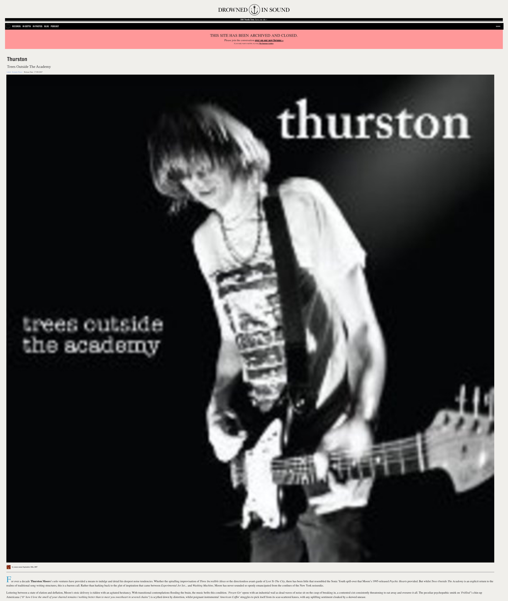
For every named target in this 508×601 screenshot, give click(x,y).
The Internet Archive (266, 43)
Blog (46, 26)
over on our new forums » (269, 40)
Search (498, 26)
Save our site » (254, 19)
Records (16, 26)
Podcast (55, 26)
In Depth (26, 26)
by (17, 567)
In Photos (37, 26)
